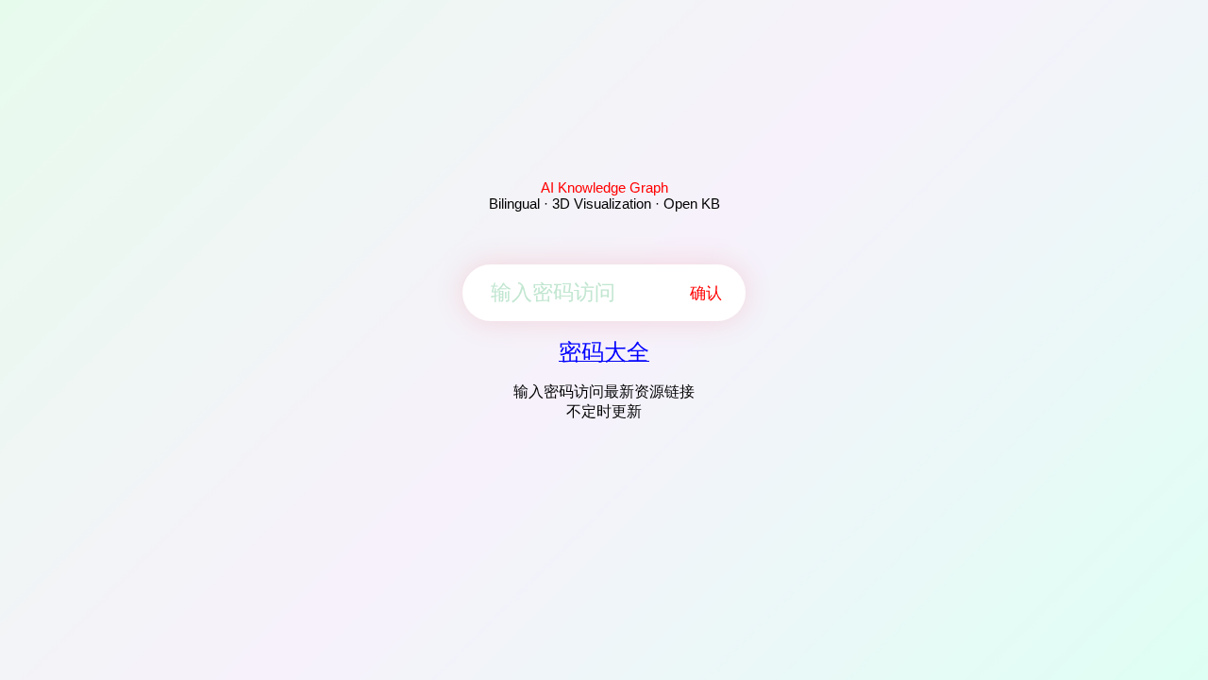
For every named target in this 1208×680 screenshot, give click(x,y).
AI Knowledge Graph (604, 187)
